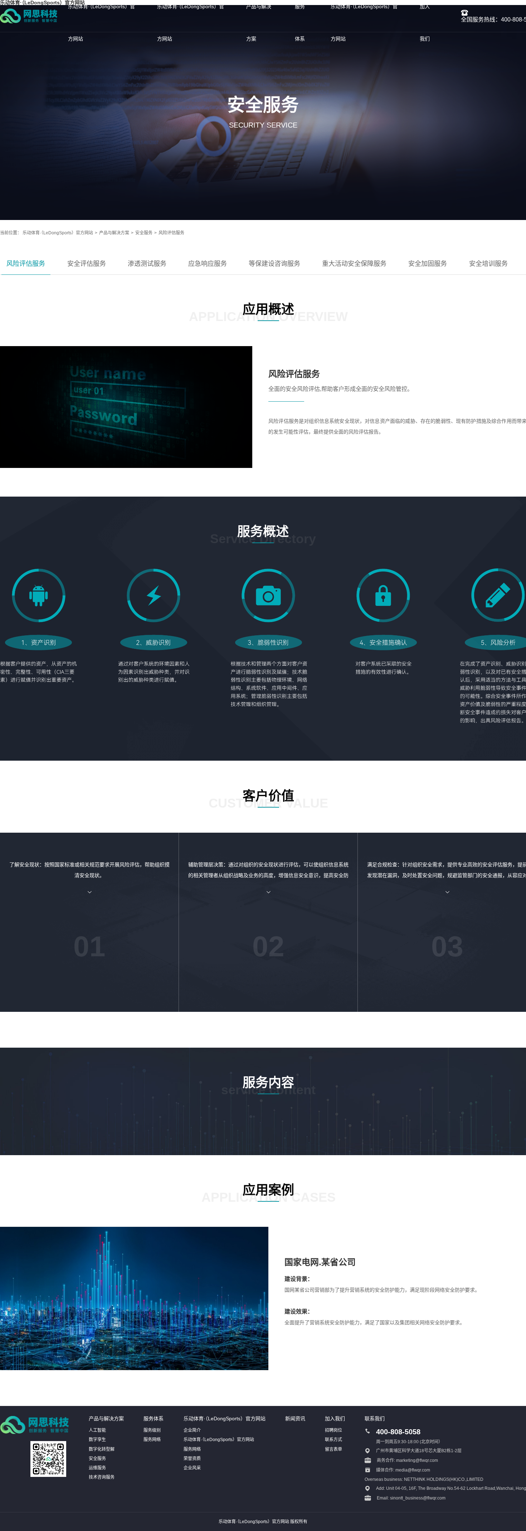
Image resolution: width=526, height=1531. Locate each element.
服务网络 (152, 1439)
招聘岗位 (333, 1430)
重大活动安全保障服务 (354, 263)
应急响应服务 (207, 263)
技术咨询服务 (102, 1477)
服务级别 (152, 1430)
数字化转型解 (102, 1449)
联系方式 (333, 1439)
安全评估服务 (86, 263)
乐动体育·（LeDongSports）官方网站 (58, 232)
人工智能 (97, 1430)
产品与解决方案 (114, 232)
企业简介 (192, 1430)
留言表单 (333, 1449)
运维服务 (97, 1467)
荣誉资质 (192, 1458)
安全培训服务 (488, 263)
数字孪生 (97, 1439)
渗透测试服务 (147, 263)
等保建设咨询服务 (274, 263)
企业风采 (192, 1467)
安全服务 (143, 232)
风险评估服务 (171, 232)
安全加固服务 (427, 263)
